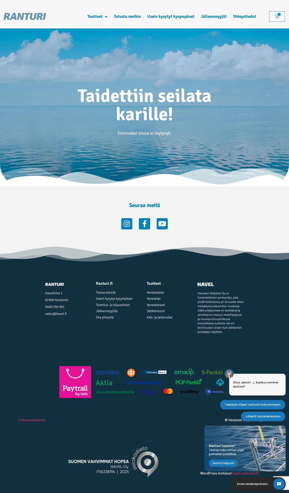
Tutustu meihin (127, 16)
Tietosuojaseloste (31, 420)
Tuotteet (95, 16)
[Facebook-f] (144, 223)
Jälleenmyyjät (214, 16)
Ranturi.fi (104, 283)
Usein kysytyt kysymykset (170, 16)
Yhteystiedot (244, 16)
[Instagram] (127, 223)
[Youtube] (162, 223)
